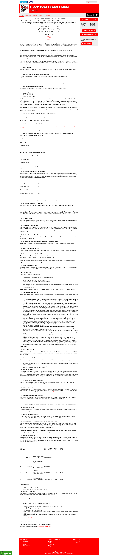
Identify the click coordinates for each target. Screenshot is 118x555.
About (21, 15)
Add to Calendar (84, 26)
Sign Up (93, 2)
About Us (51, 541)
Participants (28, 15)
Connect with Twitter (87, 43)
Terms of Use (55, 552)
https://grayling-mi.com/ (31, 517)
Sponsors (41, 15)
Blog (50, 545)
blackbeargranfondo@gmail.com (60, 392)
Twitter (77, 542)
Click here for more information (66, 553)
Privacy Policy (63, 552)
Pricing (24, 544)
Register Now (91, 15)
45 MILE (49, 36)
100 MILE (49, 39)
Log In (88, 2)
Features (25, 542)
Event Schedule (84, 28)
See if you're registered (88, 30)
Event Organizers (26, 545)
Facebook (78, 541)
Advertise (51, 547)
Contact (48, 15)
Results (35, 15)
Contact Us (51, 544)
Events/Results (26, 541)
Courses (91, 26)
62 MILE (49, 38)
